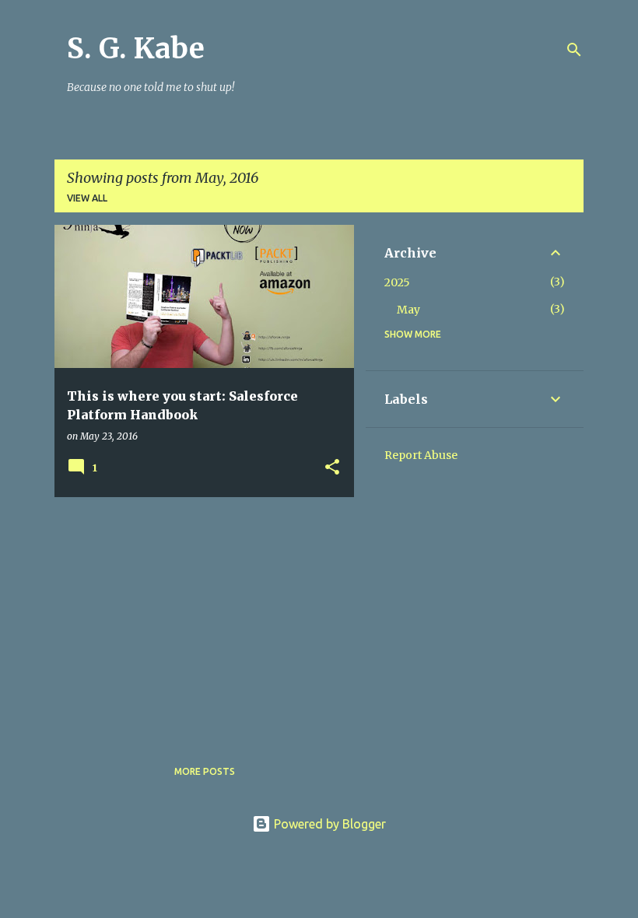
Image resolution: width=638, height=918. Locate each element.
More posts (204, 771)
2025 (397, 282)
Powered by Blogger (328, 824)
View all (87, 198)
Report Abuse (420, 455)
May (408, 310)
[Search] (574, 49)
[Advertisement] (198, 618)
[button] (332, 467)
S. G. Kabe (136, 48)
